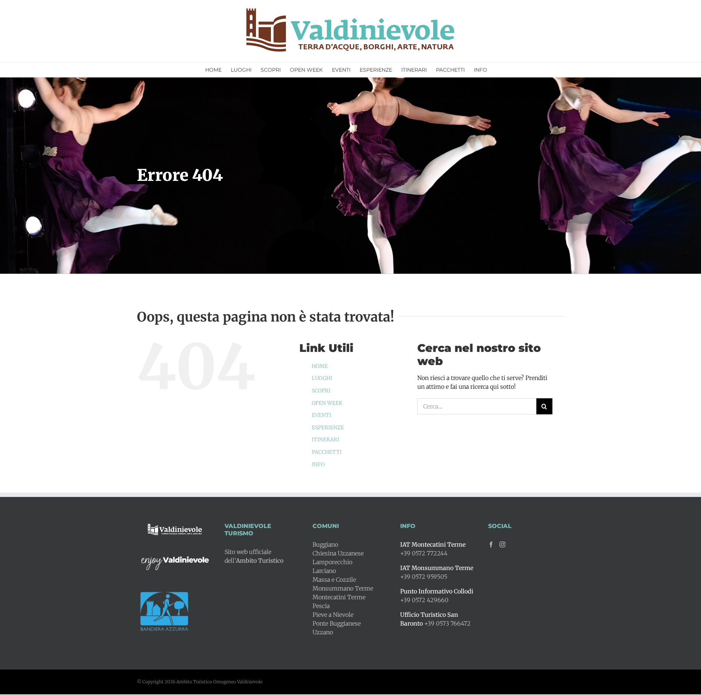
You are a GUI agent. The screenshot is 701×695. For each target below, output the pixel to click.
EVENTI (321, 415)
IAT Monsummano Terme (436, 567)
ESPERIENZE (328, 427)
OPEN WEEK (327, 403)
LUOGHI (322, 378)
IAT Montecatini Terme (433, 544)
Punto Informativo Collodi (436, 591)
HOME (320, 366)
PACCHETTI (327, 452)
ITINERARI (325, 439)
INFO (318, 464)
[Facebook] (491, 544)
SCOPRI (321, 390)
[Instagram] (502, 544)
